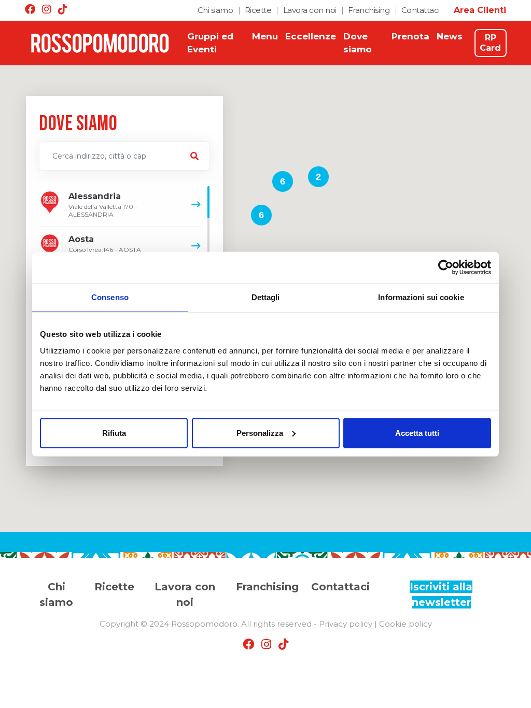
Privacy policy (345, 624)
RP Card (490, 43)
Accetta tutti (417, 432)
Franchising (369, 10)
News (450, 36)
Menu (265, 36)
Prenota (410, 36)
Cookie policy (405, 624)
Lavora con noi (310, 10)
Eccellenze (310, 36)
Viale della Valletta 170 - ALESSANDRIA (102, 204)
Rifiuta (114, 432)
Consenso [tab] (110, 297)
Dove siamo (357, 43)
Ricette (258, 10)
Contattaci (420, 10)
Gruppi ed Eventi (210, 43)
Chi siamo (215, 10)
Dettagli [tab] (265, 297)
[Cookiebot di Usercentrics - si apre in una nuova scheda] (445, 267)
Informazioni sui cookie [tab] (421, 297)
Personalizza (259, 432)
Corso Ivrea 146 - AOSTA (104, 243)
